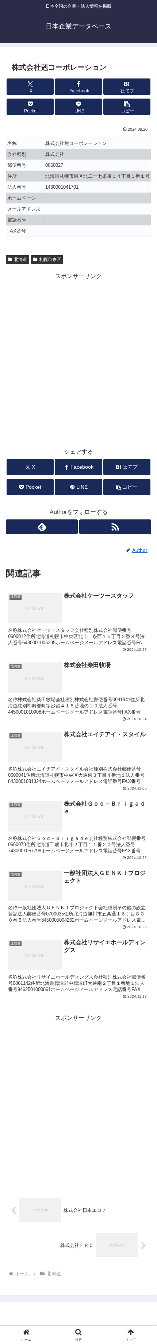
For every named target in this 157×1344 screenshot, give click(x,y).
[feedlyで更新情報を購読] (42, 526)
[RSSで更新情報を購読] (115, 526)
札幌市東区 (50, 259)
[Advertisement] (78, 359)
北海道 (20, 259)
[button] (126, 107)
